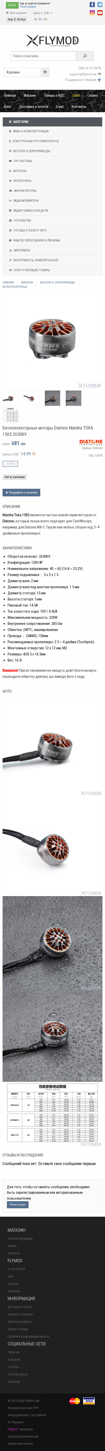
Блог (7, 107)
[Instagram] (92, 12)
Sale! (76, 95)
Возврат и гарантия (20, 1314)
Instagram (14, 1359)
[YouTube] (99, 12)
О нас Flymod (16, 1269)
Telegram (14, 1352)
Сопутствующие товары (31, 270)
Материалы (21, 250)
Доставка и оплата (33, 107)
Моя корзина (18, 13)
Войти (12, 5)
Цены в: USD (41, 13)
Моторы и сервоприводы (31, 151)
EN (45, 19)
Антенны (19, 171)
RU (40, 19)
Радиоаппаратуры (26, 201)
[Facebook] (92, 4)
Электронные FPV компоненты (35, 141)
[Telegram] (99, 4)
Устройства (22, 220)
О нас (60, 107)
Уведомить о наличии (22, 492)
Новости (13, 1284)
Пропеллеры (21, 181)
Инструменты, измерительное (35, 260)
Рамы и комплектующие (30, 131)
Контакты (79, 107)
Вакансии (14, 1291)
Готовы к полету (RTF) (30, 230)
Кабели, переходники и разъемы (36, 240)
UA (35, 19)
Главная (10, 95)
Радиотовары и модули (30, 210)
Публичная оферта (20, 1322)
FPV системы (22, 161)
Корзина (13, 72)
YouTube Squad (18, 1374)
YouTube (13, 1367)
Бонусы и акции (18, 1329)
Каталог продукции (20, 1238)
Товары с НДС (54, 95)
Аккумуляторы (24, 191)
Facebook (14, 1382)
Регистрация (28, 6)
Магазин (30, 95)
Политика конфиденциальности (28, 1336)
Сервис (92, 95)
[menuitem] (10, 95)
